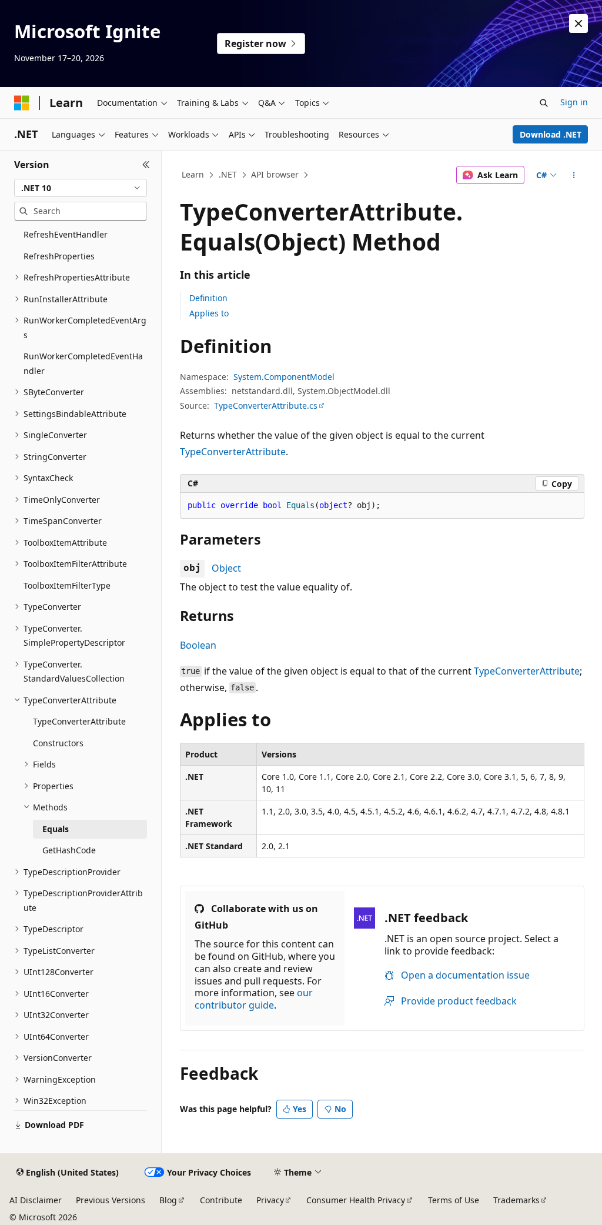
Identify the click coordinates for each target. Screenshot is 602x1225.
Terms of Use (453, 1200)
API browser (275, 174)
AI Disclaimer (35, 1200)
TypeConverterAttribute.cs (265, 405)
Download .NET (550, 134)
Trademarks (516, 1200)
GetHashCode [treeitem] (69, 850)
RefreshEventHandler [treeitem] (66, 234)
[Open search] (544, 103)
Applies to (209, 313)
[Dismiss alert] (578, 23)
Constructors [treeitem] (58, 743)
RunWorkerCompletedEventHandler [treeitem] (83, 363)
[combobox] (80, 188)
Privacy (270, 1200)
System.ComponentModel (284, 376)
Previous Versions (110, 1200)
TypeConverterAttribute (233, 451)
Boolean (198, 645)
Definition (208, 297)
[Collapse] (146, 164)
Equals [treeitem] (55, 829)
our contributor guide (254, 999)
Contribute (221, 1200)
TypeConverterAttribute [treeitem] (79, 721)
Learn (193, 174)
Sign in (574, 102)
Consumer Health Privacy (355, 1200)
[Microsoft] (21, 103)
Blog (168, 1200)
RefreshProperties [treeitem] (59, 256)
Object (226, 568)
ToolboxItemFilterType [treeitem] (67, 585)
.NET (228, 174)
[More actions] (573, 175)
